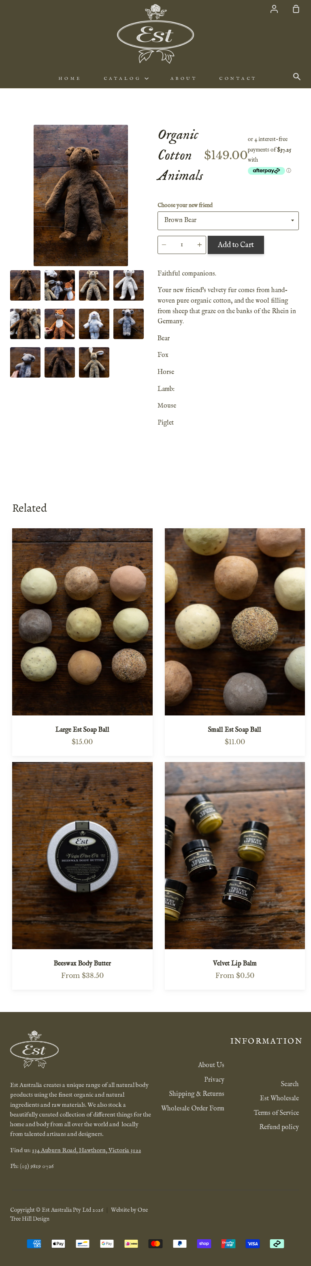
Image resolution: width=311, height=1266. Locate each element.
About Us (211, 1065)
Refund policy (279, 1127)
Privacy (214, 1080)
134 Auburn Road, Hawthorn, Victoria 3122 (86, 1150)
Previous (12, 216)
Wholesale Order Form (192, 1109)
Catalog (124, 78)
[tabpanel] (80, 195)
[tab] (25, 285)
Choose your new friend (185, 205)
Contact (238, 78)
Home (70, 78)
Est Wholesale (279, 1099)
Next (149, 216)
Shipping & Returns (196, 1094)
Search (290, 1084)
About (184, 78)
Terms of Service (276, 1113)
